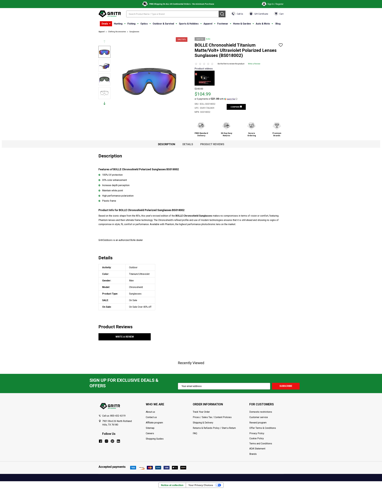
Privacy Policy (266, 433)
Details (187, 144)
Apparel (208, 23)
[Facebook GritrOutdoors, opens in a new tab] (100, 441)
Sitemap (150, 428)
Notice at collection (172, 485)
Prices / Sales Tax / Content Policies (212, 417)
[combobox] (172, 14)
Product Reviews (212, 144)
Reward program (258, 422)
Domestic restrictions (260, 411)
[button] (216, 98)
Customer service (258, 417)
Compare (235, 107)
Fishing (131, 23)
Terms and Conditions (266, 443)
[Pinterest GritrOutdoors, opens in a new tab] (112, 441)
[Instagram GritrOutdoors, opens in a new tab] (106, 441)
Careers (150, 433)
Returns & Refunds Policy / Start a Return (214, 428)
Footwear (222, 23)
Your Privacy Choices (200, 485)
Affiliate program (154, 422)
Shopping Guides (155, 438)
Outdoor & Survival (163, 23)
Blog (278, 23)
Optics (144, 23)
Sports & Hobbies (189, 23)
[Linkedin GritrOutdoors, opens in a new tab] (118, 441)
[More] (110, 23)
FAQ (195, 433)
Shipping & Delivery (203, 422)
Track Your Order (201, 411)
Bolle (208, 39)
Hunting (118, 23)
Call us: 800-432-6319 (113, 415)
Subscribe (285, 386)
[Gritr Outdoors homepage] (109, 13)
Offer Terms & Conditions (262, 428)
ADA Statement (257, 448)
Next (104, 103)
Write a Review (254, 64)
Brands (253, 454)
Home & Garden (242, 23)
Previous (104, 41)
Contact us (151, 417)
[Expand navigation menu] (125, 23)
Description (166, 144)
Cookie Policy (266, 438)
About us (150, 411)
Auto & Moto (263, 23)
